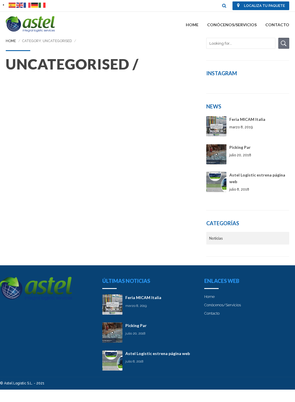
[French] (27, 5)
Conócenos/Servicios (232, 24)
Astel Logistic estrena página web (157, 353)
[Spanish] (12, 5)
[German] (35, 5)
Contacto (277, 24)
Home (192, 24)
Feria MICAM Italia (247, 119)
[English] (20, 5)
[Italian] (42, 5)
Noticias (216, 238)
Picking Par (240, 147)
